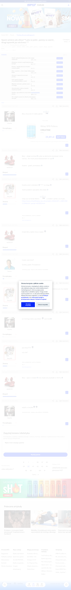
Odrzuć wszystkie (43, 304)
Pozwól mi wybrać (40, 299)
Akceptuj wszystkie (28, 304)
